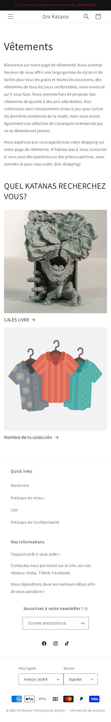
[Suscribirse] (82, 623)
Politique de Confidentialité (35, 522)
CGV (14, 510)
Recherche (20, 485)
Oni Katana (25, 710)
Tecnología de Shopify (49, 710)
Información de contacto (87, 710)
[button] (11, 16)
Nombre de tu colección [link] (28, 437)
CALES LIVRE (17, 320)
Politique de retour (27, 497)
